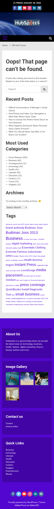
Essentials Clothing (34, 247)
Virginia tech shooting (23, 301)
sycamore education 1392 (35, 298)
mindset (11, 279)
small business (27, 294)
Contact (9, 423)
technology (14, 166)
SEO (13, 295)
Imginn (10, 264)
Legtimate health (42, 265)
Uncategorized (15, 163)
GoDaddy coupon (17, 260)
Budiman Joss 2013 (22, 233)
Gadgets (12, 184)
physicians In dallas (12, 285)
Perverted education (38, 280)
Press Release (15, 157)
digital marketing (22, 243)
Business (13, 160)
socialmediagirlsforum (18, 298)
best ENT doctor (23, 224)
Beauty (9, 474)
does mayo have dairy (40, 244)
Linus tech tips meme (13, 270)
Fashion (12, 178)
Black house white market (39, 224)
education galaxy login (13, 248)
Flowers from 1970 (25, 256)
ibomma (37, 259)
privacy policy (12, 426)
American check (11, 224)
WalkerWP (34, 505)
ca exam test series (30, 239)
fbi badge (15, 256)
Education (13, 175)
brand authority (15, 227)
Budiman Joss (34, 227)
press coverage (32, 285)
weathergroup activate (21, 304)
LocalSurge (28, 270)
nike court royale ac (23, 280)
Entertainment (12, 471)
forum (35, 256)
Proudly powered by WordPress (23, 502)
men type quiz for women (32, 276)
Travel (11, 181)
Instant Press (25, 265)
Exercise (11, 251)
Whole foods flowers (37, 304)
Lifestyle (12, 172)
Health (12, 169)
